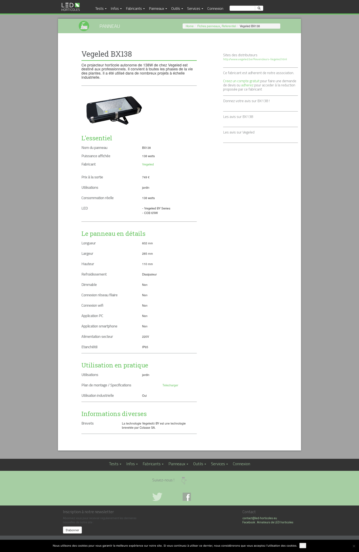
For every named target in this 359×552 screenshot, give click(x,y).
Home (190, 26)
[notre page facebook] (195, 496)
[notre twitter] (164, 496)
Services (194, 8)
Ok (303, 545)
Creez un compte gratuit (241, 81)
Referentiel (229, 26)
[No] (354, 546)
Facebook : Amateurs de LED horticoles (267, 522)
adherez (247, 85)
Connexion (215, 8)
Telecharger (170, 385)
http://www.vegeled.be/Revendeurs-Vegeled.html (255, 59)
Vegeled (148, 164)
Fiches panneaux (208, 26)
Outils (176, 8)
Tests (100, 8)
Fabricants (134, 8)
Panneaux (157, 8)
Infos (115, 8)
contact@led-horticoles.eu (259, 518)
